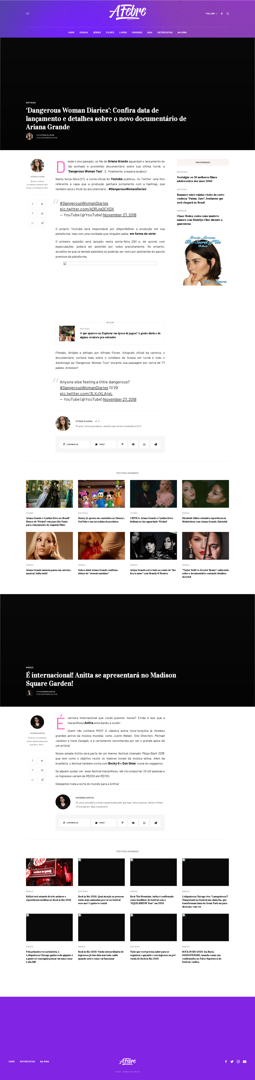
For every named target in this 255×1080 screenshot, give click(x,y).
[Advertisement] (127, 1029)
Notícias (31, 103)
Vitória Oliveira (47, 135)
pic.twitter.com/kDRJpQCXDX (87, 208)
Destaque (182, 172)
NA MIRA (44, 1061)
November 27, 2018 (119, 214)
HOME (12, 1061)
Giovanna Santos (47, 692)
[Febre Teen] (127, 12)
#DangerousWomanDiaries (84, 203)
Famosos (181, 211)
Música (185, 513)
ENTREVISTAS (27, 1061)
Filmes (29, 513)
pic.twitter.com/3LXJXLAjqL (86, 393)
